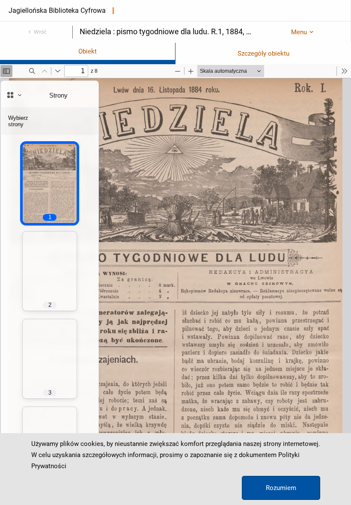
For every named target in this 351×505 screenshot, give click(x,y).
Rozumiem (281, 488)
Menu (299, 32)
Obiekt (87, 51)
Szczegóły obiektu (263, 53)
